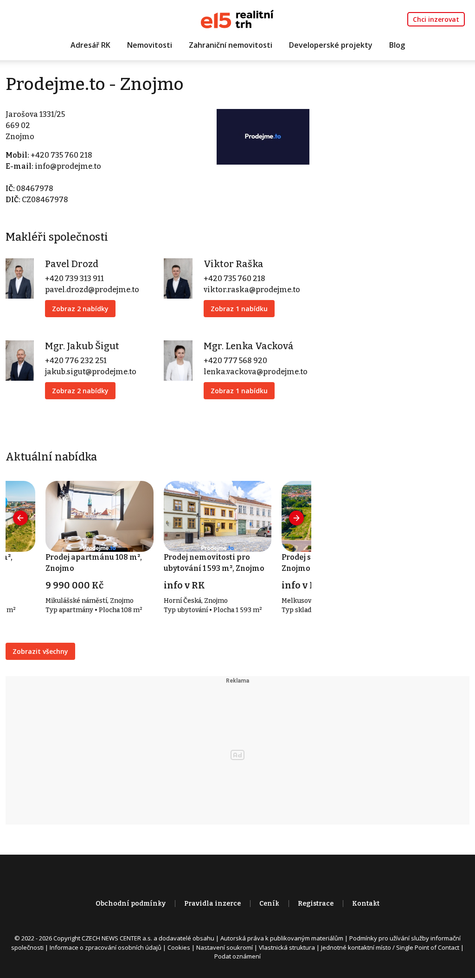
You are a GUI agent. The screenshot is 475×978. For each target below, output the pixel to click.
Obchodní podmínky (131, 904)
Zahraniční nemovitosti (230, 45)
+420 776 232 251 (76, 360)
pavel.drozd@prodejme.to (92, 289)
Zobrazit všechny (40, 651)
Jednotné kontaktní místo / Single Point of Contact (390, 947)
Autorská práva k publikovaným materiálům (281, 938)
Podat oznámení (237, 956)
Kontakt (365, 904)
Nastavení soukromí (224, 947)
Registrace (316, 904)
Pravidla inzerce (212, 904)
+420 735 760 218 (61, 155)
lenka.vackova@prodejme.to (256, 371)
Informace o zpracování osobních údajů (105, 947)
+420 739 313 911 (74, 278)
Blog (397, 45)
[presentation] (20, 518)
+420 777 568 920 (235, 360)
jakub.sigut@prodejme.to (90, 371)
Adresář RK (90, 45)
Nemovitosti (149, 45)
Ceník (269, 904)
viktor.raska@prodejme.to (252, 289)
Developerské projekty (330, 45)
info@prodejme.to (68, 166)
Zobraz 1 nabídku (239, 308)
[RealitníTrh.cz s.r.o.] (237, 18)
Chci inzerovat (436, 19)
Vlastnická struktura (287, 947)
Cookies (178, 947)
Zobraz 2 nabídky (80, 308)
